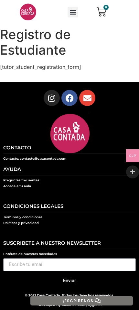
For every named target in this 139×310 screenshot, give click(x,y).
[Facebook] (69, 98)
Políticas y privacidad (21, 223)
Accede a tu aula (17, 186)
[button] (73, 12)
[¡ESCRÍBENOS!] (97, 300)
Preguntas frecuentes (21, 180)
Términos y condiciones (22, 217)
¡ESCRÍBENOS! (79, 301)
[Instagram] (52, 98)
